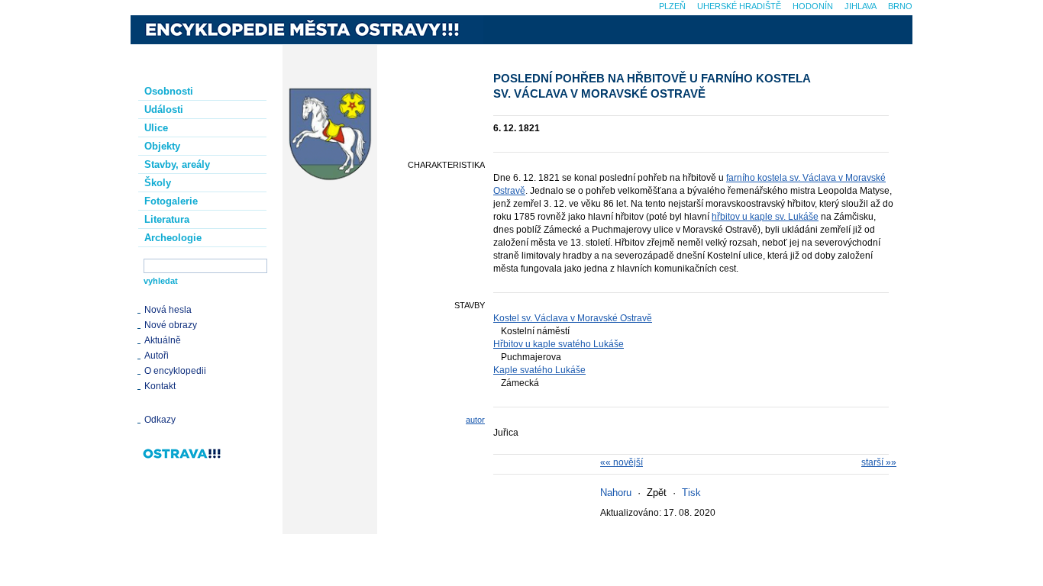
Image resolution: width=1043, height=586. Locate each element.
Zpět (657, 492)
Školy (157, 182)
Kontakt (160, 386)
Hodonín (813, 6)
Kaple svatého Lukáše (539, 370)
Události (163, 109)
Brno (900, 6)
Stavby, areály (177, 164)
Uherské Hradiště (739, 6)
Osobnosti (168, 91)
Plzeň (672, 6)
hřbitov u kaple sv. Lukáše (765, 216)
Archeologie (173, 237)
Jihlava (860, 6)
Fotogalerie (171, 201)
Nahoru (615, 492)
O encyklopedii (175, 370)
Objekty (162, 146)
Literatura (166, 219)
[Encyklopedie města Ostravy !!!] (307, 29)
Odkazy (160, 419)
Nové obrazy (170, 325)
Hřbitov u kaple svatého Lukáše (558, 344)
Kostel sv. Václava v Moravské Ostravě (572, 318)
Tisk (691, 492)
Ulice (156, 128)
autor (475, 419)
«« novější (621, 462)
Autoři (156, 355)
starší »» (878, 462)
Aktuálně (162, 340)
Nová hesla (168, 309)
